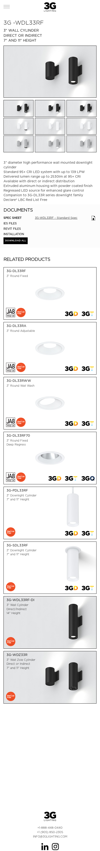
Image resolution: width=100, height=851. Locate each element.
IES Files (10, 223)
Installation (13, 234)
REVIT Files (12, 228)
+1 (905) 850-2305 (50, 832)
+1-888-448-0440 (50, 827)
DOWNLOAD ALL (15, 240)
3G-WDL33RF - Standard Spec (56, 217)
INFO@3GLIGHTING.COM (50, 836)
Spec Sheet (12, 217)
